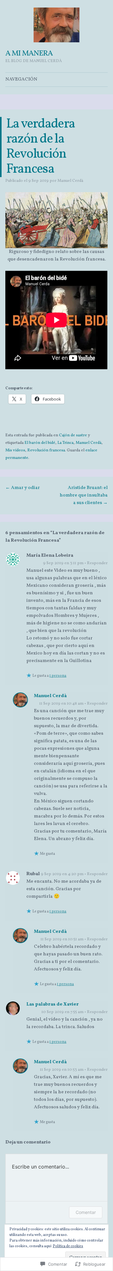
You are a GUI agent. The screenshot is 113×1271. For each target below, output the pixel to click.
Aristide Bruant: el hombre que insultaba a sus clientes (84, 495)
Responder (97, 563)
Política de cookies (68, 1246)
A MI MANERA (28, 53)
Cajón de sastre (73, 435)
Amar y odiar (22, 488)
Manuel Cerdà (70, 181)
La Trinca (65, 443)
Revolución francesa (46, 450)
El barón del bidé (39, 443)
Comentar (86, 1212)
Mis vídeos (15, 450)
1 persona (57, 675)
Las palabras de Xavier (52, 1004)
